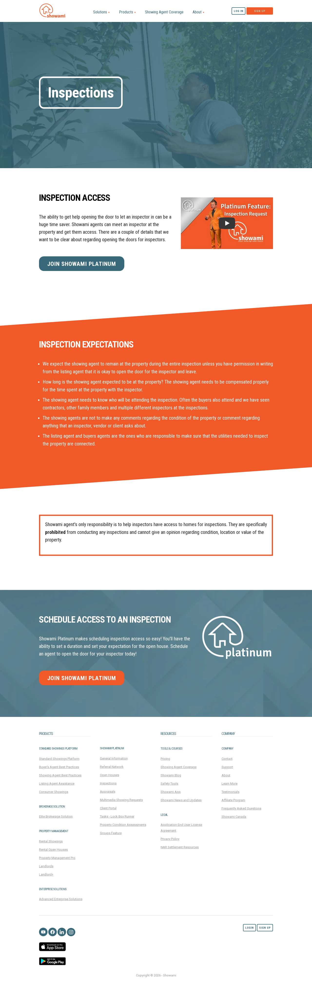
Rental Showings (51, 841)
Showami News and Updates (181, 800)
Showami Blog (171, 775)
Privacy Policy (170, 839)
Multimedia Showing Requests (121, 800)
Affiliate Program (233, 800)
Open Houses (109, 775)
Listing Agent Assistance (56, 783)
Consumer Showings (53, 792)
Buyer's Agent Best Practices (59, 767)
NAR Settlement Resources (180, 847)
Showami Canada (234, 817)
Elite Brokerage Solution (56, 816)
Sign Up (259, 11)
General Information (114, 758)
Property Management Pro (57, 858)
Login (249, 927)
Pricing (165, 759)
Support (227, 767)
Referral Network (112, 767)
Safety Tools (169, 783)
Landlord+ (46, 874)
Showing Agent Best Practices (60, 775)
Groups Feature (111, 833)
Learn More (229, 783)
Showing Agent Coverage (164, 12)
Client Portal (108, 808)
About (199, 12)
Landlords (46, 866)
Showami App (171, 792)
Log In (238, 11)
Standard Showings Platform (59, 759)
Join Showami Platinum (81, 263)
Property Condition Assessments (123, 825)
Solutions (101, 12)
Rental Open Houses (53, 849)
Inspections (108, 783)
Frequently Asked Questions (241, 808)
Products (127, 12)
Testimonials (230, 792)
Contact (227, 759)
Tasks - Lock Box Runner (117, 816)
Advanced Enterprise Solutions (60, 899)
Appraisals (107, 791)
